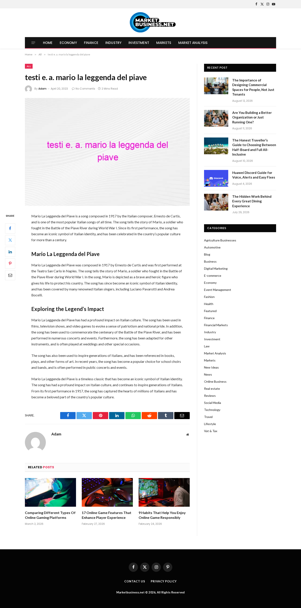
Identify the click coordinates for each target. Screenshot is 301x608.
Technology (212, 410)
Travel (208, 417)
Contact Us (134, 581)
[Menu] (33, 43)
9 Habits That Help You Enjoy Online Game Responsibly (162, 515)
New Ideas (211, 367)
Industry (113, 42)
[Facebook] (10, 228)
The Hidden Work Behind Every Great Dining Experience (251, 201)
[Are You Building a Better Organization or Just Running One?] (216, 118)
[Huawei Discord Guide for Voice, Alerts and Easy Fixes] (216, 178)
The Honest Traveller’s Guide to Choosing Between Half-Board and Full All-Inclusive (254, 147)
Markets (163, 42)
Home (48, 42)
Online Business (215, 381)
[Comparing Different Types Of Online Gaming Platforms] (50, 492)
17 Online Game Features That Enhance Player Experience (106, 515)
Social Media (212, 403)
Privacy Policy (164, 581)
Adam (42, 88)
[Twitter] (10, 240)
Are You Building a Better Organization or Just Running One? (252, 117)
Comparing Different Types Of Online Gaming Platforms (50, 515)
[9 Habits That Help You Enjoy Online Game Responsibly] (164, 492)
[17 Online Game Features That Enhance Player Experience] (107, 492)
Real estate (212, 388)
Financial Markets (216, 325)
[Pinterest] (10, 263)
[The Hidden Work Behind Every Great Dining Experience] (216, 202)
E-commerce (212, 275)
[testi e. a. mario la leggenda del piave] (107, 152)
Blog (207, 254)
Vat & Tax (210, 431)
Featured (210, 311)
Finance (91, 42)
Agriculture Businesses (220, 240)
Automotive (212, 247)
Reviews (210, 395)
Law (207, 346)
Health (208, 304)
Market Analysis (193, 42)
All (29, 66)
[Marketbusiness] (151, 22)
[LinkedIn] (10, 252)
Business (210, 261)
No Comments (85, 88)
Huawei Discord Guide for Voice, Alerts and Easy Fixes (253, 175)
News (208, 374)
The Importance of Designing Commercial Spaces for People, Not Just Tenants (253, 87)
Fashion (209, 297)
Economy (68, 42)
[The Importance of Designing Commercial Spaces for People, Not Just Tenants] (216, 85)
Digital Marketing (216, 268)
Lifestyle (210, 424)
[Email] (10, 275)
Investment (138, 42)
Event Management (217, 290)
